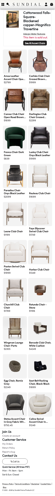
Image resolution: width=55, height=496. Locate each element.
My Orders (7, 443)
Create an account (11, 435)
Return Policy (8, 447)
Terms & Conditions (22, 484)
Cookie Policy (46, 484)
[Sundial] (27, 4)
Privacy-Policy (8, 484)
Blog (4, 487)
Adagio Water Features (34, 33)
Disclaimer (35, 484)
